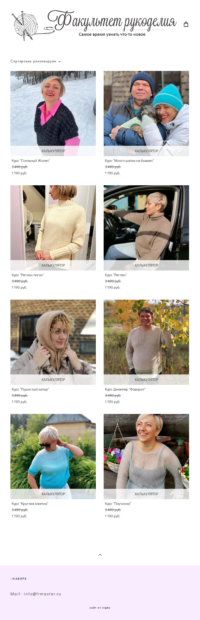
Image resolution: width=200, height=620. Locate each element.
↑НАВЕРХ (18, 578)
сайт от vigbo (100, 607)
